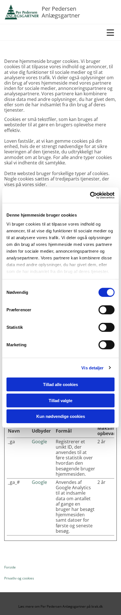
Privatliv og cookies (19, 578)
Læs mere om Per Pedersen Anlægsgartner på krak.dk (60, 606)
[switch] (106, 309)
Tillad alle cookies (60, 384)
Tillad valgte (60, 400)
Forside (10, 567)
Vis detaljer (92, 367)
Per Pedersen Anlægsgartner (61, 12)
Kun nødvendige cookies (60, 416)
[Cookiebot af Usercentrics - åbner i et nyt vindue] (90, 195)
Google (39, 441)
